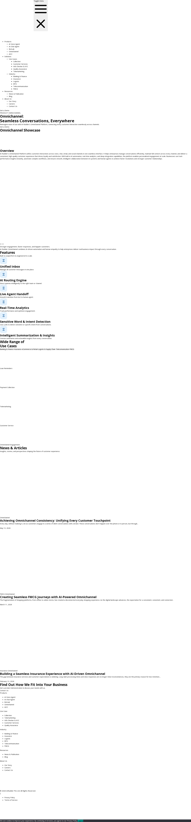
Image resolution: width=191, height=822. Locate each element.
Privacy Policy (9, 797)
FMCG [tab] (72, 349)
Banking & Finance (20, 76)
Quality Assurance (20, 69)
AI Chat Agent (14, 46)
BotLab (11, 49)
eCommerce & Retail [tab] (30, 349)
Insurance (17, 79)
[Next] (3, 244)
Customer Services (20, 64)
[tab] (7, 349)
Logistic (16, 81)
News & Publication (16, 94)
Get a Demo (4, 110)
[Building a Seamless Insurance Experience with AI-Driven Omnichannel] (56, 637)
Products (7, 41)
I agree (80, 821)
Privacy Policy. (72, 821)
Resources (8, 91)
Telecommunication (20, 86)
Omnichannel (13, 51)
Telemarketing (18, 71)
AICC (10, 54)
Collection (17, 61)
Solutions (7, 56)
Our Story (12, 101)
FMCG (15, 89)
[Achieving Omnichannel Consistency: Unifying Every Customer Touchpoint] (56, 484)
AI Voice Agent (14, 44)
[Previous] (1, 244)
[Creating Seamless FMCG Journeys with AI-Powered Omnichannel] (56, 561)
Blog (10, 96)
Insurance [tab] (17, 349)
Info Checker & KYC (20, 66)
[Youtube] (117, 811)
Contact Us (13, 106)
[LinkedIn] (50, 811)
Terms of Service (10, 800)
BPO (15, 84)
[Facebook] (84, 811)
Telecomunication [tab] (62, 349)
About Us (7, 99)
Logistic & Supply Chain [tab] (46, 349)
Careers (12, 104)
